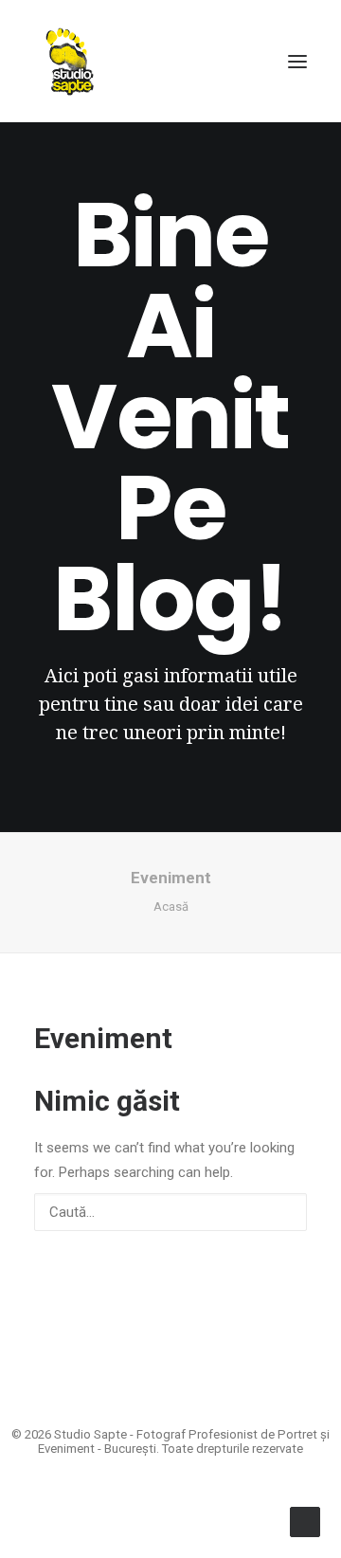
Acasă (170, 906)
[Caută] (170, 1212)
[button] (297, 61)
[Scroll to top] (305, 1521)
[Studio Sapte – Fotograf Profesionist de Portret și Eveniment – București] (69, 61)
